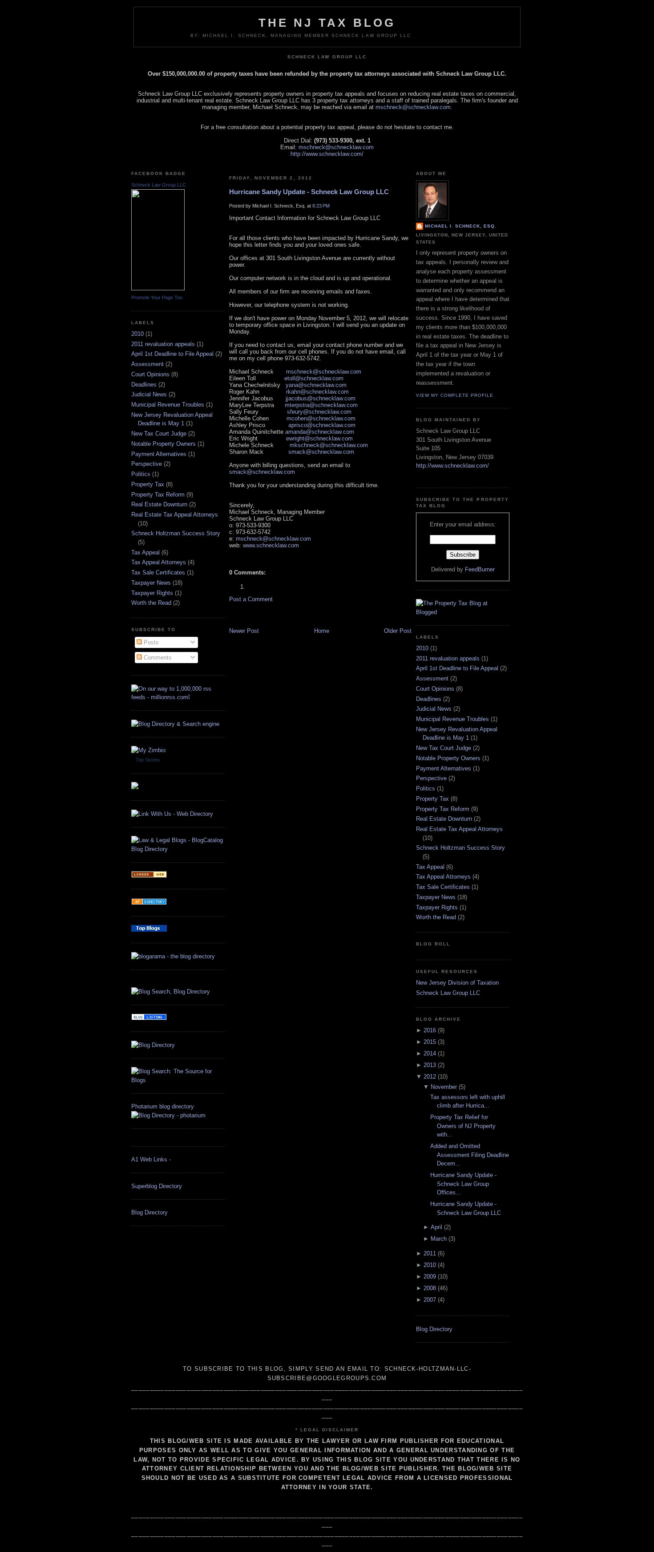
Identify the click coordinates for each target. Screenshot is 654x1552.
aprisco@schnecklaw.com (321, 425)
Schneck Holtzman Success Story (175, 533)
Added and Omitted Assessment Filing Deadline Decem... (469, 1155)
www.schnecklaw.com (271, 545)
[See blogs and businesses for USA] (149, 875)
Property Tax (147, 484)
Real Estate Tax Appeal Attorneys (174, 514)
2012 (430, 1076)
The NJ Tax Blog (327, 22)
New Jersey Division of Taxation (457, 982)
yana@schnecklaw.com (316, 385)
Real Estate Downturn (159, 504)
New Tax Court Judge (158, 433)
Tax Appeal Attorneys (158, 562)
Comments (157, 657)
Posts (150, 642)
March (439, 1238)
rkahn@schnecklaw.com (317, 391)
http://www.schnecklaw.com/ (327, 154)
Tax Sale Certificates (158, 572)
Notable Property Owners (163, 443)
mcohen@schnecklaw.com (321, 418)
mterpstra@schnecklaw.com (321, 405)
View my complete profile (454, 395)
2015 (430, 1042)
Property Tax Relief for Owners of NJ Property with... (463, 1126)
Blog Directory (149, 1212)
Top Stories (148, 759)
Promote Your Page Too (156, 297)
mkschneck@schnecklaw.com (329, 445)
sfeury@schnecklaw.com (319, 411)
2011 (430, 1253)
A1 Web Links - (151, 1159)
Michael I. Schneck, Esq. (461, 226)
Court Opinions (150, 374)
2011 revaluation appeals (163, 344)
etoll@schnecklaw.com (313, 378)
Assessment (147, 364)
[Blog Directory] (153, 1045)
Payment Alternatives (158, 454)
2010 (137, 333)
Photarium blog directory (162, 1106)
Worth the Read (151, 602)
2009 (430, 1276)
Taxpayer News (151, 582)
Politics (140, 474)
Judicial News (149, 394)
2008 (430, 1288)
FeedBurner (480, 569)
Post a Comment (251, 599)
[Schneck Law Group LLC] (158, 288)
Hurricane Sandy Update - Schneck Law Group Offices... (463, 1184)
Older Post (398, 630)
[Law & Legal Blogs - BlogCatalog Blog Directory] (178, 849)
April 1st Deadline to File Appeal (172, 353)
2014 (430, 1053)
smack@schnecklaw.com (321, 451)
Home (321, 630)
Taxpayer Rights (152, 593)
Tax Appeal (145, 552)
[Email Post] (230, 557)
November (444, 1087)
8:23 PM (321, 205)
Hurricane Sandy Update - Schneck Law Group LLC (309, 192)
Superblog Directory (156, 1186)
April (436, 1227)
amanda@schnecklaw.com (319, 431)
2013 (430, 1065)
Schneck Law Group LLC (158, 184)
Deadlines (144, 384)
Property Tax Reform (158, 494)
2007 (430, 1299)
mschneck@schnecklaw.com (413, 107)
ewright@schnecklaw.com (319, 438)
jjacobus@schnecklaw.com (320, 398)
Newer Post (244, 630)
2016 (430, 1030)
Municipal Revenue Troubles (167, 404)
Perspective (146, 463)
